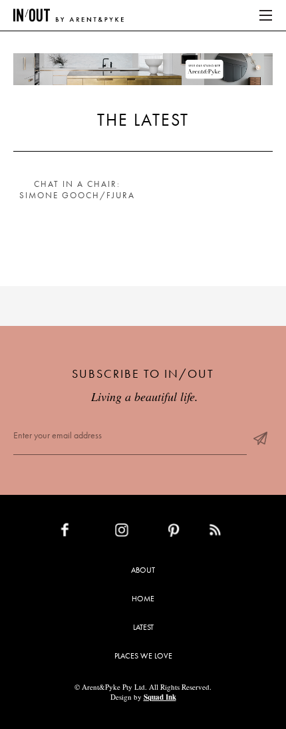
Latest (143, 627)
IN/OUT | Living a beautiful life (68, 15)
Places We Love (143, 656)
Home (143, 598)
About (143, 570)
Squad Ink (160, 697)
